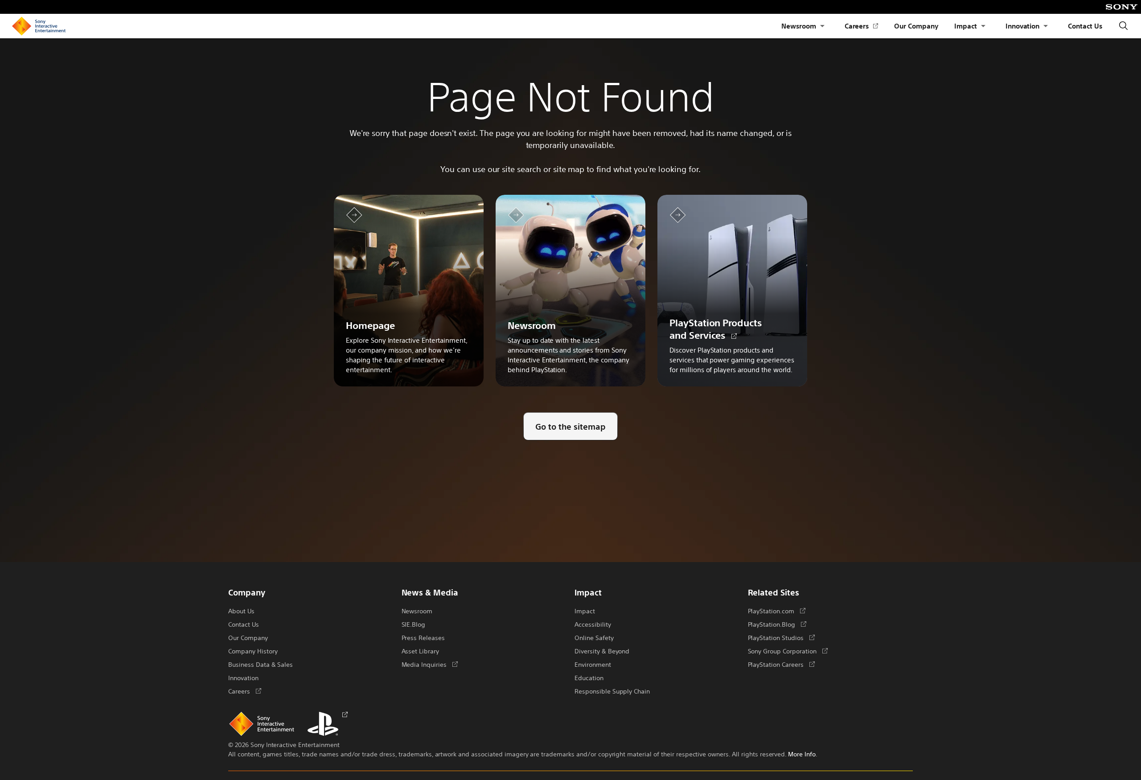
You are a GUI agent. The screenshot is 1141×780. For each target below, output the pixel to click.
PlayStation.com (776, 611)
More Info (802, 754)
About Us (241, 611)
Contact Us (1085, 25)
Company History (252, 651)
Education (589, 677)
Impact (965, 25)
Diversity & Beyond (602, 651)
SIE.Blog (414, 624)
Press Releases (423, 637)
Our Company (916, 25)
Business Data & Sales (260, 664)
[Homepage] (39, 26)
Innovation (1023, 25)
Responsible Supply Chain (612, 691)
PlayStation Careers (781, 664)
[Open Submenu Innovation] (1045, 26)
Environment (593, 664)
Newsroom (798, 25)
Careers (861, 26)
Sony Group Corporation (788, 651)
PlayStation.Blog (777, 624)
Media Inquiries (430, 664)
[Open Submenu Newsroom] (822, 26)
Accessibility (593, 624)
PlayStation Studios (781, 637)
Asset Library (420, 651)
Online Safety (594, 637)
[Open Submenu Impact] (983, 26)
